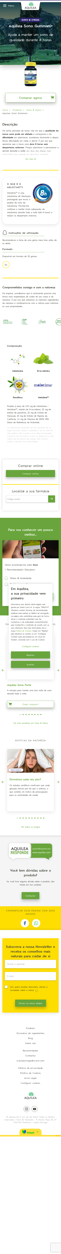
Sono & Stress (34, 110)
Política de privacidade (30, 1068)
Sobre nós (30, 1043)
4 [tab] (29, 714)
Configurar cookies (30, 1083)
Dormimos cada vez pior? (25, 779)
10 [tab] (43, 818)
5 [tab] (31, 714)
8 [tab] (40, 714)
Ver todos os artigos (30, 826)
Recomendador (30, 1050)
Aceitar (30, 664)
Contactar (30, 895)
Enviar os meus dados (30, 1003)
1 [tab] (20, 714)
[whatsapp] (36, 923)
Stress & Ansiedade (20, 578)
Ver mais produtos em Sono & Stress (30, 723)
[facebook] (25, 923)
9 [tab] (40, 818)
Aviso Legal (30, 1078)
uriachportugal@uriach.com (31, 1060)
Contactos (30, 1055)
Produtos (17, 110)
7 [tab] (37, 714)
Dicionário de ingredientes (30, 1033)
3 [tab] (26, 714)
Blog (30, 1038)
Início (5, 110)
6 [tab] (34, 714)
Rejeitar (31, 655)
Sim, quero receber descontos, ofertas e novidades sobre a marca (29, 988)
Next (58, 670)
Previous (3, 670)
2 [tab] (23, 714)
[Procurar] (51, 498)
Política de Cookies (30, 1073)
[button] (30, 1132)
